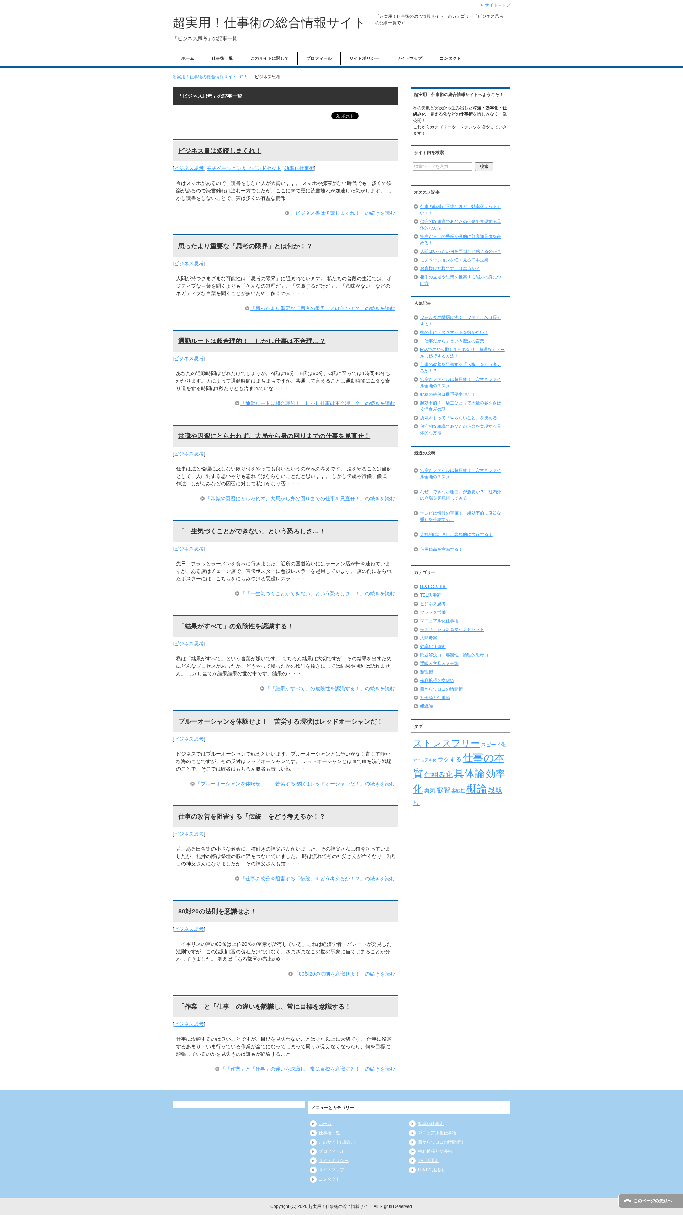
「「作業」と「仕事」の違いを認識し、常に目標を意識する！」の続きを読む (308, 1069)
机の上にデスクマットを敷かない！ (454, 332)
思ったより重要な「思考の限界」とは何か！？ (245, 246)
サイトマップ (409, 58)
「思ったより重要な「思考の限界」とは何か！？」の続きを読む (322, 308)
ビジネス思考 (189, 168)
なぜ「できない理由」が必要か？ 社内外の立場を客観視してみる (460, 495)
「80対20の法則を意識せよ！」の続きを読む (344, 974)
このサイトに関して (269, 58)
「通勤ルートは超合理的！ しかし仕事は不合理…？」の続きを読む (317, 403)
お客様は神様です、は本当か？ (450, 268)
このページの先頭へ (653, 1200)
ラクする (450, 759)
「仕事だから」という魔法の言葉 (452, 341)
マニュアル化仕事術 (439, 620)
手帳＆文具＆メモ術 (439, 663)
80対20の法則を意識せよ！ (217, 911)
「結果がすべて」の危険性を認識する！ (235, 626)
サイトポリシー (364, 58)
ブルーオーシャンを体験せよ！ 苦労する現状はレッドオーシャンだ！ (280, 721)
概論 (476, 788)
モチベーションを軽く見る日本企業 (454, 259)
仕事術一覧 (222, 58)
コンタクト (450, 58)
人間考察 (428, 637)
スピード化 (493, 744)
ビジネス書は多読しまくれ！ (219, 150)
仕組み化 (438, 774)
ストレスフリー (446, 743)
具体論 (469, 773)
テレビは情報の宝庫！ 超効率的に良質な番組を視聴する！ (460, 516)
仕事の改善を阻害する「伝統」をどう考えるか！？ (251, 816)
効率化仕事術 (299, 168)
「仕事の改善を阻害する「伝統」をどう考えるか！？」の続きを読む (317, 878)
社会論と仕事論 (435, 697)
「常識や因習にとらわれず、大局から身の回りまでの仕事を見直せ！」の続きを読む (300, 498)
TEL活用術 (430, 595)
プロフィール (319, 58)
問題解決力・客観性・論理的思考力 (454, 654)
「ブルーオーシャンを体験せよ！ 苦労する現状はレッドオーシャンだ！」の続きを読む (295, 784)
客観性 (458, 790)
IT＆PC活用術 (433, 586)
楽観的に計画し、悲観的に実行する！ (456, 534)
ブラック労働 (433, 612)
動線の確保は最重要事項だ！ (448, 394)
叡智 (443, 790)
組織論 (426, 706)
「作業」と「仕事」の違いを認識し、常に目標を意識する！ (264, 1006)
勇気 (430, 790)
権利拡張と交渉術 (437, 680)
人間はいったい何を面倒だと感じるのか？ (460, 251)
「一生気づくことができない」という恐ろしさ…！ (251, 531)
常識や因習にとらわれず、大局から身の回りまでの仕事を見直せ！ (274, 435)
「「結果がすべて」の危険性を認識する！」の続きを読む (330, 688)
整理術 (426, 672)
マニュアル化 (424, 760)
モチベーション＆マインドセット (244, 168)
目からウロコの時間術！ (443, 689)
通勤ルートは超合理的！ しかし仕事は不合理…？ (251, 341)
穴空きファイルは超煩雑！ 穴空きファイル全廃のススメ (460, 473)
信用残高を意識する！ (441, 549)
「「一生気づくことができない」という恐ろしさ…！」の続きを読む (317, 593)
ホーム (187, 58)
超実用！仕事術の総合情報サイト (269, 22)
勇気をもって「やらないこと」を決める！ (460, 417)
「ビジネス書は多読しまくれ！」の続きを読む (342, 213)
